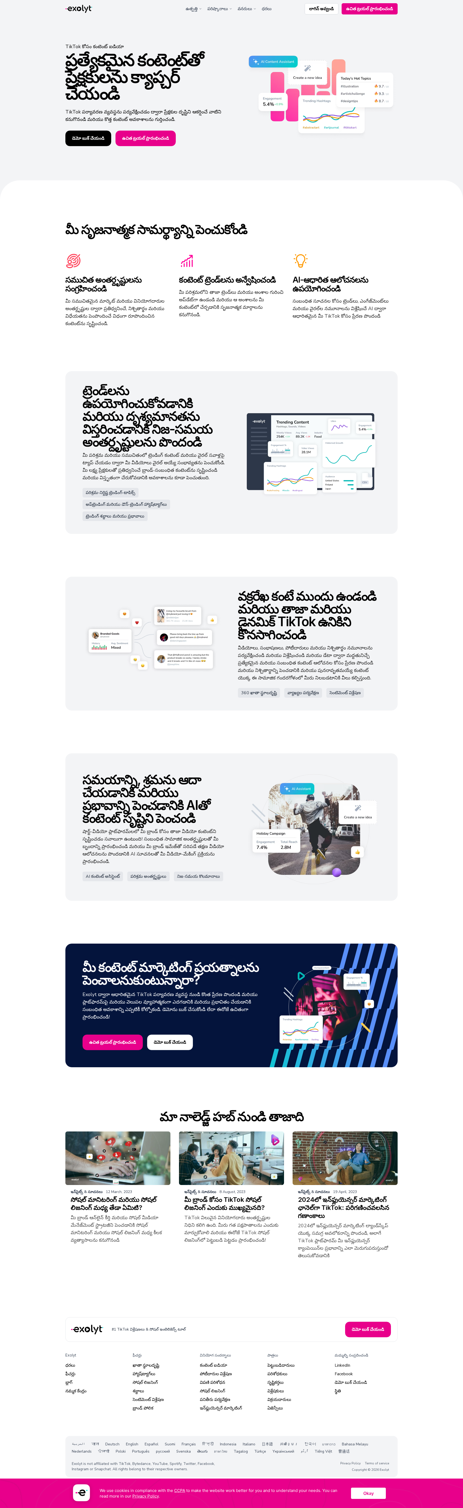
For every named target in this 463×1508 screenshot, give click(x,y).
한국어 (310, 1444)
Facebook (344, 1374)
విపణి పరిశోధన (212, 1382)
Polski (121, 1451)
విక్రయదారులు (279, 1400)
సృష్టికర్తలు (275, 1382)
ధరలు (267, 9)
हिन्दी (208, 1444)
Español (151, 1444)
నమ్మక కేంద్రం (76, 1391)
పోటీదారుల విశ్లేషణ (216, 1374)
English (132, 1444)
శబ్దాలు (138, 1391)
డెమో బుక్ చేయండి (351, 1382)
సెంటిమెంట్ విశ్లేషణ (148, 1400)
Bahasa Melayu (355, 1444)
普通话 (344, 1451)
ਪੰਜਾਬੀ (103, 1451)
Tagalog (241, 1451)
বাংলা (95, 1444)
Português (141, 1451)
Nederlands (82, 1451)
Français (189, 1444)
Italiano (249, 1444)
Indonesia (228, 1444)
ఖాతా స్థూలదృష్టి (146, 1365)
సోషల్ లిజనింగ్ (145, 1382)
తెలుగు (202, 1451)
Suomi (170, 1444)
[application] (231, 1493)
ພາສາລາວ (328, 1444)
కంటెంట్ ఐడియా (213, 1365)
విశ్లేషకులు (275, 1391)
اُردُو (304, 1451)
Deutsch (112, 1444)
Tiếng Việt (323, 1451)
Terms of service (377, 1463)
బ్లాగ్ (68, 1382)
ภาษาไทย (220, 1451)
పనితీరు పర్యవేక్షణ (215, 1400)
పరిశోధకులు (277, 1374)
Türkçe (260, 1451)
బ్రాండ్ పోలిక (143, 1408)
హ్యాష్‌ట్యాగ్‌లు (144, 1374)
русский (163, 1451)
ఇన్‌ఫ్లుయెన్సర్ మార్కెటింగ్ (221, 1408)
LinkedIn (342, 1365)
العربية (78, 1444)
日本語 (267, 1444)
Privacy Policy (350, 1463)
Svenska (183, 1451)
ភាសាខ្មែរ (288, 1444)
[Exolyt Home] (87, 1330)
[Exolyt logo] (78, 9)
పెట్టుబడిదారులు (281, 1365)
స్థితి (338, 1391)
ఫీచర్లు (70, 1374)
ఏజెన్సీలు (275, 1408)
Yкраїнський (283, 1451)
